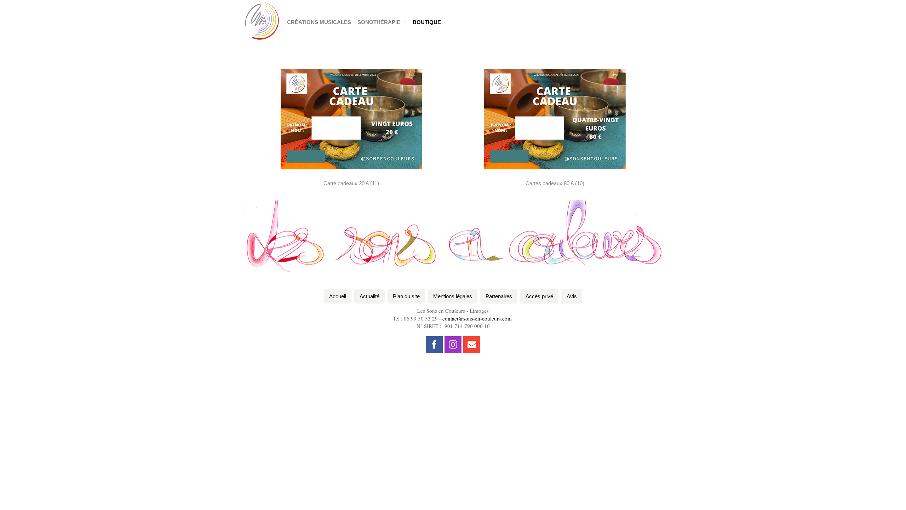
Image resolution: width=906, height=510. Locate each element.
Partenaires (499, 296)
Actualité (369, 296)
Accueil (337, 296)
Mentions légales (452, 296)
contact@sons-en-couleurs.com (477, 318)
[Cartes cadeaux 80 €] (555, 118)
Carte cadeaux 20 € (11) (351, 183)
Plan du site (406, 296)
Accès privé (539, 296)
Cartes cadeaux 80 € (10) (555, 183)
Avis (572, 296)
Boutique (427, 22)
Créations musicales (319, 22)
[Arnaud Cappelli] (262, 9)
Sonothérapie (379, 22)
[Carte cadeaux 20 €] (351, 118)
